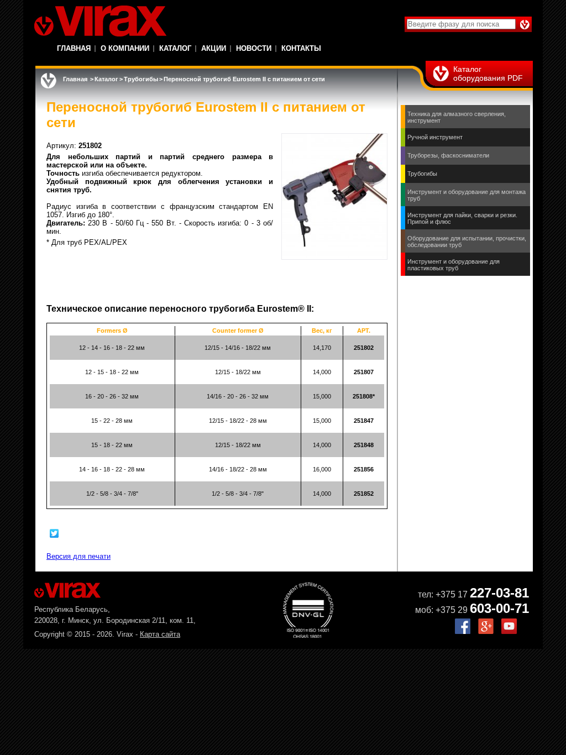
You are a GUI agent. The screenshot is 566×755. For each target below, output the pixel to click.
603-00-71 (499, 608)
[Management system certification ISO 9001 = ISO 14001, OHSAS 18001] (308, 635)
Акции (213, 48)
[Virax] (100, 21)
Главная (74, 48)
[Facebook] (462, 631)
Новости (253, 48)
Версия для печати (78, 556)
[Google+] (486, 631)
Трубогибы (141, 79)
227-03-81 (499, 592)
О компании (125, 48)
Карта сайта (160, 634)
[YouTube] (509, 631)
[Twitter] (54, 533)
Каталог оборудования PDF (488, 73)
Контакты (301, 48)
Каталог (175, 48)
